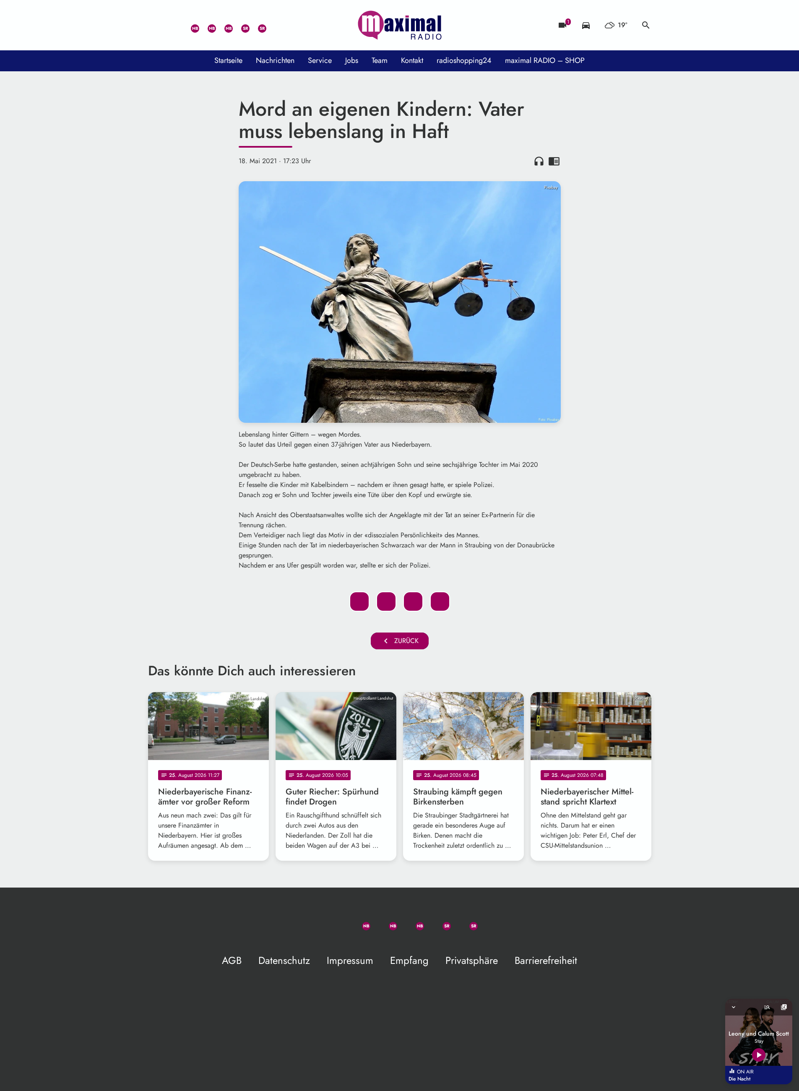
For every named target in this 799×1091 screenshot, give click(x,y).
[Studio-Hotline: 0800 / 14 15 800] (173, 25)
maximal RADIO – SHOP (545, 60)
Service (320, 60)
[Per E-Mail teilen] (440, 601)
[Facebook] (206, 25)
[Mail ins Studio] (156, 25)
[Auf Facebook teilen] (359, 601)
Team (380, 60)
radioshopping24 (464, 60)
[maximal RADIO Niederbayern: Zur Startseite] (400, 25)
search (646, 25)
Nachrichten (275, 60)
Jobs (351, 60)
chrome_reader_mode (554, 161)
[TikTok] (273, 25)
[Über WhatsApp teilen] (413, 601)
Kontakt (412, 60)
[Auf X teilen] (386, 601)
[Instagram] (223, 25)
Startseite (228, 60)
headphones (539, 161)
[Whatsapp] (190, 25)
